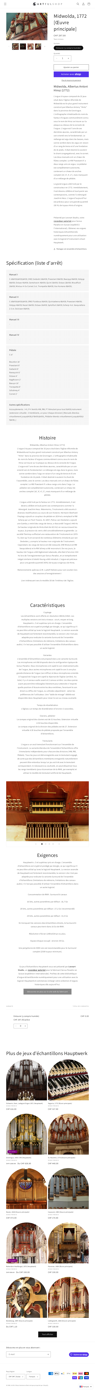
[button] (5, 4)
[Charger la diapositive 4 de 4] (53, 844)
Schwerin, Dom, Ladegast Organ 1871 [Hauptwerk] (24, 1103)
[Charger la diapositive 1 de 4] (42, 844)
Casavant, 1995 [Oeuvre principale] (60, 1212)
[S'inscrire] (48, 1354)
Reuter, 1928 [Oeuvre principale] (17, 1212)
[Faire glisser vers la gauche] (9, 46)
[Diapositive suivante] (59, 844)
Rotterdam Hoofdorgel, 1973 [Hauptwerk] (21, 1266)
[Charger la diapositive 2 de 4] (46, 844)
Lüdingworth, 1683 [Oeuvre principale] (62, 1321)
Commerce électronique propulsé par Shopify (33, 1385)
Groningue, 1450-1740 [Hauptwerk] (18, 1158)
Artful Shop (15, 1385)
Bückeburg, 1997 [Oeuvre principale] (19, 1321)
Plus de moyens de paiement (71, 80)
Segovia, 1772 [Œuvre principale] (60, 1103)
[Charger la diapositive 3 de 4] (49, 844)
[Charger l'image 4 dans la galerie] (38, 46)
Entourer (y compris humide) (68, 48)
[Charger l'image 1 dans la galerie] (15, 46)
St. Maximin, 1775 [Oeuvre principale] (61, 1158)
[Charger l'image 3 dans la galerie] (30, 46)
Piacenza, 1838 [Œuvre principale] (60, 1266)
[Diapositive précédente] (36, 844)
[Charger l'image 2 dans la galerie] (23, 46)
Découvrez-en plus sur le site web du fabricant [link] (47, 991)
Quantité (57, 53)
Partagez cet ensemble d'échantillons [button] (72, 249)
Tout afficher (47, 1334)
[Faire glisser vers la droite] (45, 46)
